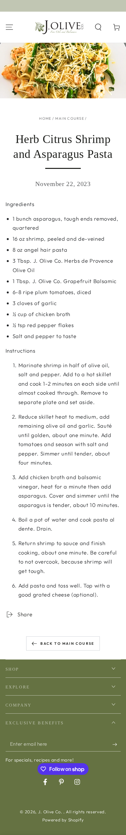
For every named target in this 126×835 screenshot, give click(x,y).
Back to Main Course (67, 643)
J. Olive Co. (51, 811)
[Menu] (9, 27)
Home (45, 118)
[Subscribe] (116, 744)
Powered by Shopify (63, 819)
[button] (98, 27)
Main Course (69, 118)
